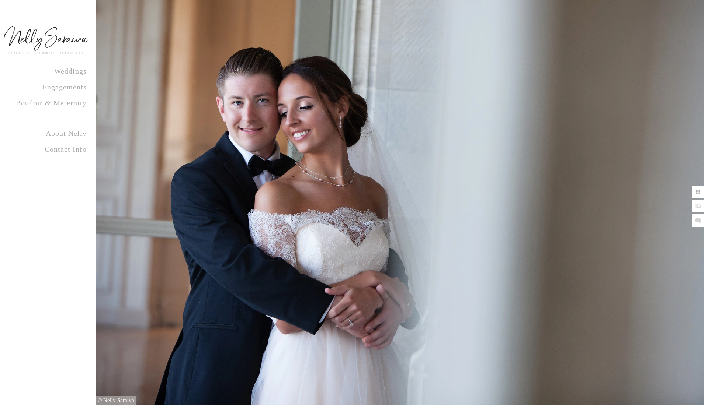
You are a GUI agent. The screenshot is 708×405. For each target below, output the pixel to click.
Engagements (64, 87)
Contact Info (66, 149)
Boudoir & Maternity (51, 103)
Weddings (70, 71)
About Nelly (66, 133)
